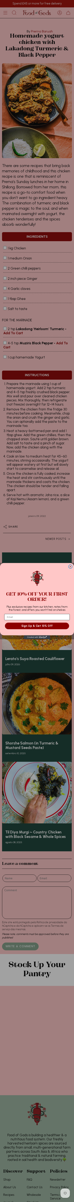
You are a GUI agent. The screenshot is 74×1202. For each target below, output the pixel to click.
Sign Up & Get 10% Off (37, 625)
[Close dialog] (70, 566)
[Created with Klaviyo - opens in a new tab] (37, 637)
